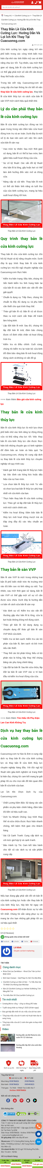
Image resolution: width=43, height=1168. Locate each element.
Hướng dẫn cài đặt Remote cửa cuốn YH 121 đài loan (28, 1036)
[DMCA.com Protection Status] (34, 1115)
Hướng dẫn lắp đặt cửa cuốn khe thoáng (28, 1046)
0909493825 (29, 1084)
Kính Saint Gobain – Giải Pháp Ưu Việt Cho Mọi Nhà (22, 978)
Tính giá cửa (38, 1164)
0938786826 (14, 1081)
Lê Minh (17, 947)
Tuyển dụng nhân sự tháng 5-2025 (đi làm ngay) (20, 1008)
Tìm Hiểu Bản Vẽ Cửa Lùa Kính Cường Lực (18, 995)
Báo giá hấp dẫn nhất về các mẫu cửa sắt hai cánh (21, 1012)
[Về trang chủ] (18, 2)
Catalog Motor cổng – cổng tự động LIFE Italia (19, 1004)
